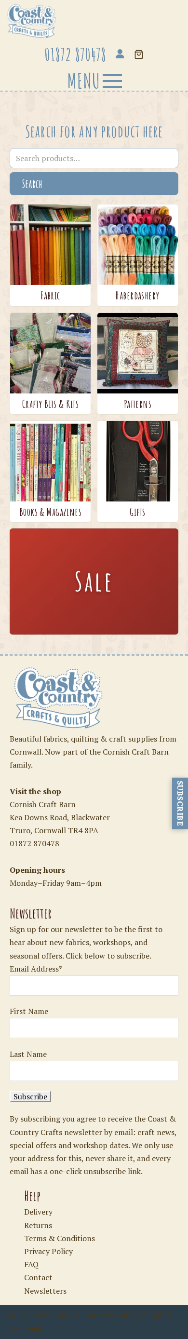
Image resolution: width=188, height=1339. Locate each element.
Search (32, 183)
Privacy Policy (48, 1251)
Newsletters (45, 1290)
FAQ (31, 1264)
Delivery (38, 1211)
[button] (139, 55)
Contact (38, 1277)
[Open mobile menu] (94, 80)
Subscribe (180, 803)
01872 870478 (34, 843)
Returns (38, 1225)
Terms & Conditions (59, 1238)
